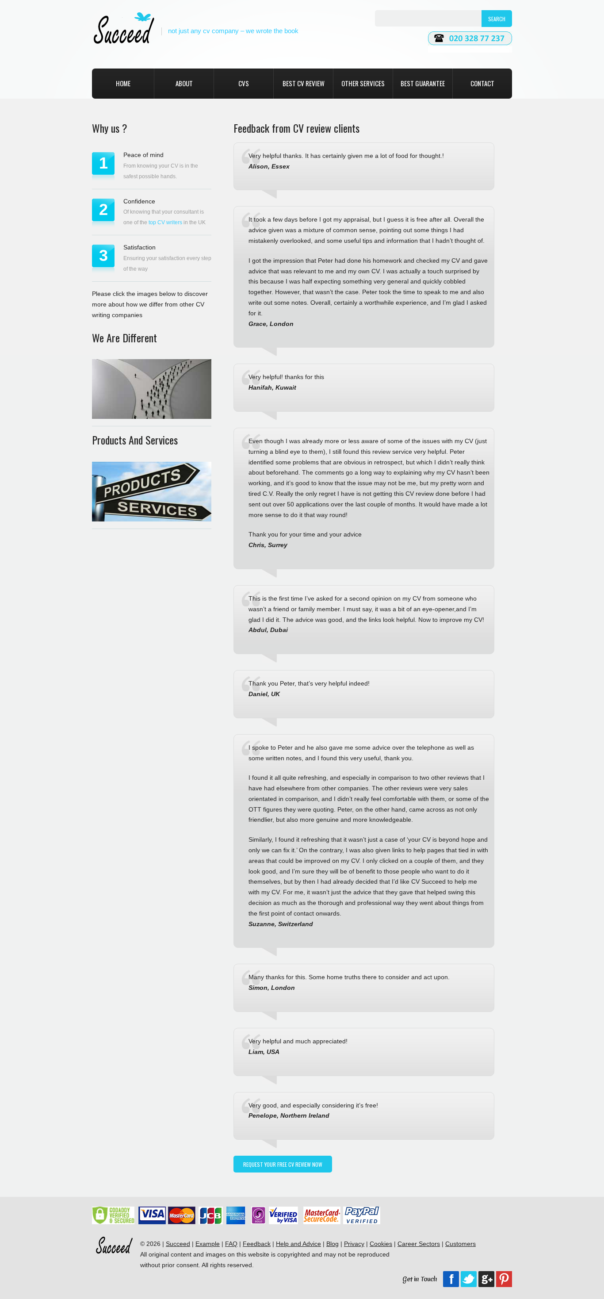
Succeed (178, 1243)
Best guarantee (423, 83)
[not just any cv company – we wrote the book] (114, 1264)
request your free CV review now (282, 1164)
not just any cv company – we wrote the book (233, 30)
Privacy (354, 1243)
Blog (332, 1243)
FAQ (231, 1243)
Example (207, 1243)
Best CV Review (304, 83)
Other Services (363, 83)
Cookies (381, 1243)
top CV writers (165, 222)
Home (123, 83)
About (184, 83)
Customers (460, 1243)
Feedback (257, 1243)
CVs (243, 83)
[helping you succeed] (123, 29)
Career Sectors (419, 1243)
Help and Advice (298, 1243)
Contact (482, 83)
